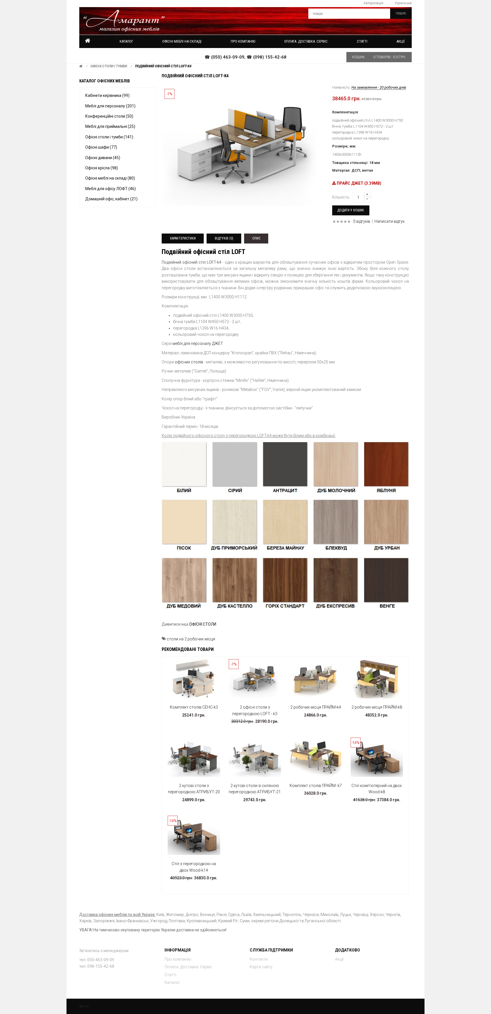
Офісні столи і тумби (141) (109, 137)
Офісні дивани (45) (102, 157)
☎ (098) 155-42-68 (266, 57)
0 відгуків (361, 221)
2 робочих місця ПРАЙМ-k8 (376, 707)
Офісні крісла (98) (101, 168)
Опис (256, 238)
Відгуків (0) (224, 238)
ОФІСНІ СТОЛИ (202, 624)
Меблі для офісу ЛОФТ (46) (110, 188)
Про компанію (178, 959)
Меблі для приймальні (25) (110, 126)
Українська (403, 3)
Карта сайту (261, 967)
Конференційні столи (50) (109, 116)
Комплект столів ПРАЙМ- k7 (316, 785)
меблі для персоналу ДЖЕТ (197, 343)
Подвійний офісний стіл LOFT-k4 (163, 66)
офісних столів (189, 362)
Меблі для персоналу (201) (110, 106)
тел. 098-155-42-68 (96, 966)
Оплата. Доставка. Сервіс (188, 967)
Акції (400, 41)
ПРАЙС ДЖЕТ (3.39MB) (358, 183)
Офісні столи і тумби (108, 66)
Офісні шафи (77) (101, 147)
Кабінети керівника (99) (107, 95)
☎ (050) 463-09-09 (224, 57)
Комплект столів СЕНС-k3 (194, 707)
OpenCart (84, 1006)
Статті (170, 975)
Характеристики (183, 238)
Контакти (259, 959)
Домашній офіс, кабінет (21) (111, 199)
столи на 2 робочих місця (191, 639)
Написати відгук (390, 221)
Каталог (126, 41)
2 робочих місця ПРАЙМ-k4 (315, 707)
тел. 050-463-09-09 (96, 959)
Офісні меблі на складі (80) (110, 178)
